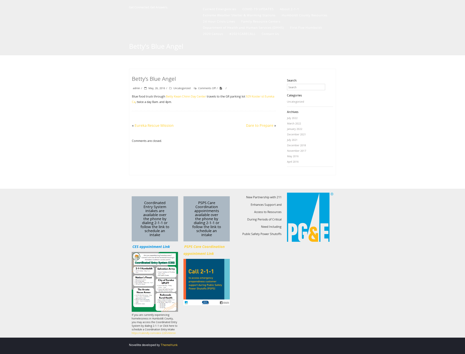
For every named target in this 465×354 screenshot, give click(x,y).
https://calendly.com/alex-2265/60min (154, 333)
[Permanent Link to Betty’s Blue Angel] (222, 88)
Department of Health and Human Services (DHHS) (243, 27)
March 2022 (294, 123)
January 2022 (294, 129)
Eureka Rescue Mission (154, 125)
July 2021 (292, 140)
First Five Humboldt (306, 27)
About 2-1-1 (289, 9)
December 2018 (296, 145)
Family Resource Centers (260, 21)
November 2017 (296, 150)
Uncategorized (182, 88)
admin (136, 88)
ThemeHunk (169, 345)
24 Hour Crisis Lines (219, 21)
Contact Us (270, 34)
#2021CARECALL (242, 34)
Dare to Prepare (259, 125)
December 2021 (296, 134)
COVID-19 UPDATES (258, 9)
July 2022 (292, 118)
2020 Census (213, 34)
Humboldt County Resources (304, 15)
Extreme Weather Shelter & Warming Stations (239, 15)
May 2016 (293, 156)
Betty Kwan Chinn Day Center (186, 96)
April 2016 (293, 161)
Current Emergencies (219, 9)
